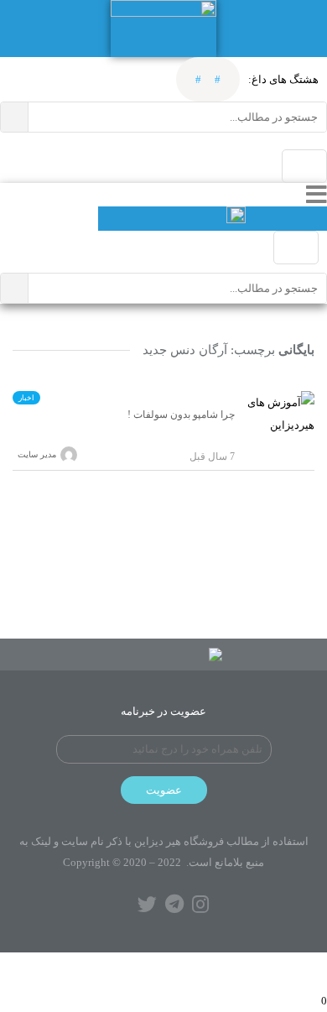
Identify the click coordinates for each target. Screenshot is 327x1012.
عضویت (164, 790)
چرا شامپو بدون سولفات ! (181, 414)
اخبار (26, 398)
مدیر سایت (37, 454)
